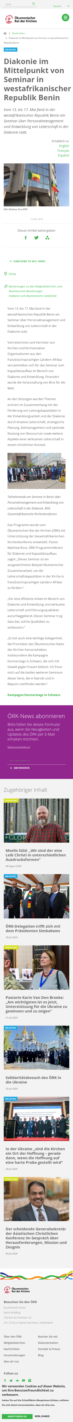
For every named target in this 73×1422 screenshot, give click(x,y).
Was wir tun (11, 1361)
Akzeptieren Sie (17, 1416)
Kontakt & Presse (49, 1349)
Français (63, 151)
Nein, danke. (42, 1416)
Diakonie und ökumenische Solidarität (33, 296)
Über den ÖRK (13, 1336)
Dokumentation (48, 1343)
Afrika (12, 274)
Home (5, 33)
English (64, 146)
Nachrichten (18, 33)
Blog (41, 1355)
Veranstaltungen (14, 1355)
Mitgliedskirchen (14, 1343)
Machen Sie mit (48, 1336)
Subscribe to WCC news (29, 261)
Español (63, 155)
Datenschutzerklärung (18, 747)
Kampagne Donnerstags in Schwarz (33, 695)
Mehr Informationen (13, 1409)
